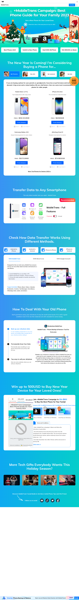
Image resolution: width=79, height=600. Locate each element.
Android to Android (32, 250)
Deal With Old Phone (49, 50)
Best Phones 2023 (10, 50)
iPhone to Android (69, 250)
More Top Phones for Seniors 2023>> (39, 171)
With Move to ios (38, 259)
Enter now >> (37, 444)
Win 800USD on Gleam (69, 50)
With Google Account (63, 259)
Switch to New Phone (30, 50)
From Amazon (21, 122)
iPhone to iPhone (51, 250)
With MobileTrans (14, 259)
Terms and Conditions (43, 423)
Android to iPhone (14, 250)
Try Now (72, 5)
